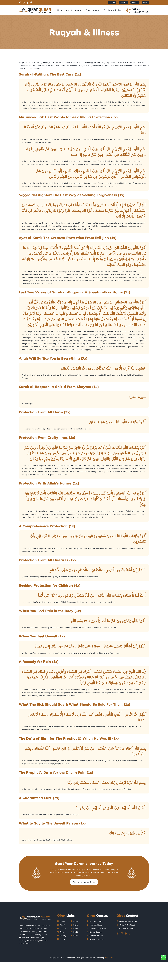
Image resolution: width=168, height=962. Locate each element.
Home (60, 10)
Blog (88, 10)
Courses (78, 10)
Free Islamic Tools (112, 10)
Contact (96, 10)
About (69, 10)
